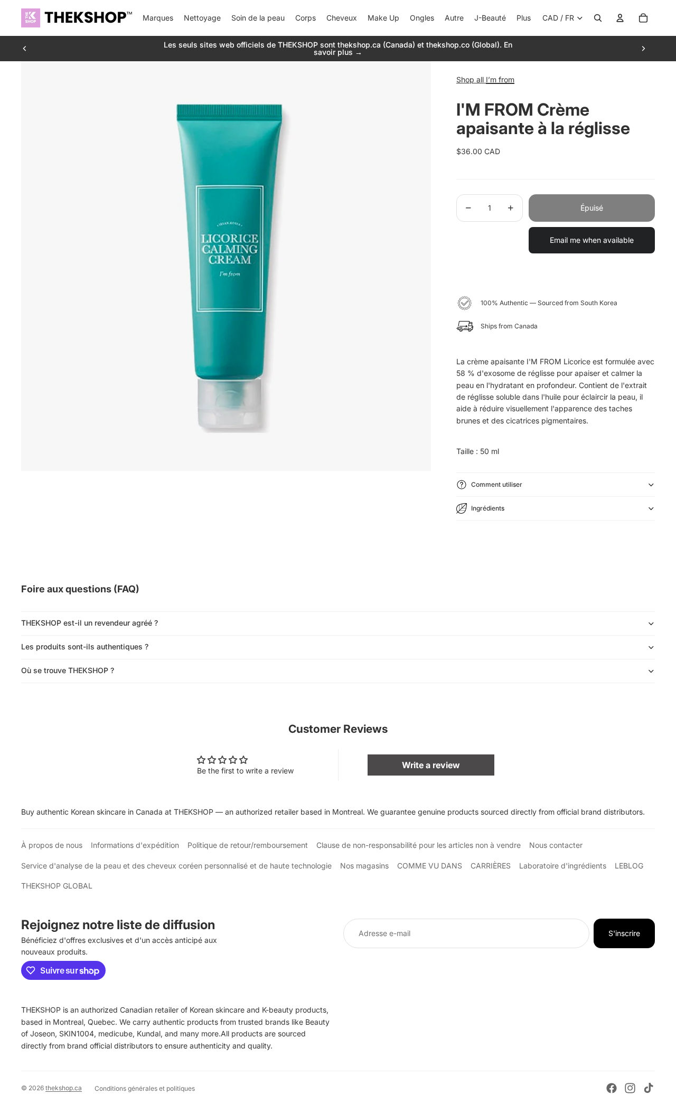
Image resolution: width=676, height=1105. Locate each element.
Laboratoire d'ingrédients (562, 865)
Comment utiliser (496, 484)
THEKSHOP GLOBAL (56, 885)
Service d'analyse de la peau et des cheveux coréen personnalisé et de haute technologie (176, 865)
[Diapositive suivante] (643, 48)
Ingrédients (487, 508)
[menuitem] (523, 18)
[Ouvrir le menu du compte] (620, 18)
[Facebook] (611, 1088)
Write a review (431, 765)
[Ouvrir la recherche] (597, 18)
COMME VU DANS (429, 865)
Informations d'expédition (135, 844)
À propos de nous (51, 844)
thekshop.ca (63, 1088)
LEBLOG (629, 865)
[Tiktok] (648, 1088)
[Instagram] (630, 1088)
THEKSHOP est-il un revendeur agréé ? (89, 622)
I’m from (500, 79)
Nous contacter (556, 844)
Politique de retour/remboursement (247, 844)
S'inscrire (624, 933)
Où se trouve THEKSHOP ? (67, 670)
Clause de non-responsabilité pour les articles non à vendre (418, 844)
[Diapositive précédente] (24, 48)
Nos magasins (364, 865)
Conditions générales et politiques (145, 1088)
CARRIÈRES (491, 865)
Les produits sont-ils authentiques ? (84, 646)
